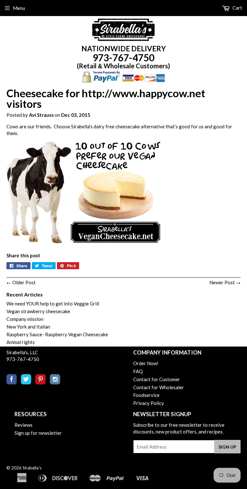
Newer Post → (225, 282)
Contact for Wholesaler (158, 387)
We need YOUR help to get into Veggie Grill (52, 303)
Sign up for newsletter (38, 433)
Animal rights (20, 342)
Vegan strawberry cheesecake (38, 311)
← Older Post (21, 282)
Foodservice (146, 395)
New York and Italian (28, 327)
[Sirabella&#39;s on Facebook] (11, 382)
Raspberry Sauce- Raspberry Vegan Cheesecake (57, 334)
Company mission (24, 319)
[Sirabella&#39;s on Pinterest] (40, 382)
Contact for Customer (156, 379)
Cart (237, 8)
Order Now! (146, 363)
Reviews (23, 425)
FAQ (138, 371)
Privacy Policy (148, 403)
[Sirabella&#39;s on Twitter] (26, 382)
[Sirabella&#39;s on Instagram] (55, 382)
